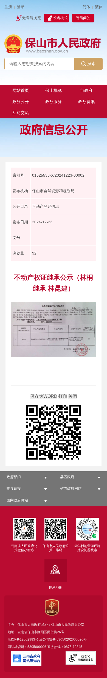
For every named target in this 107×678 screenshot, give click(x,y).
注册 (8, 7)
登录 (20, 7)
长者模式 (60, 18)
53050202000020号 (72, 639)
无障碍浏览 (31, 18)
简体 (86, 7)
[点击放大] (53, 432)
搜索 (91, 63)
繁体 (99, 7)
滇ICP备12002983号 (23, 639)
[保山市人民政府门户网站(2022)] (53, 43)
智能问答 (83, 18)
